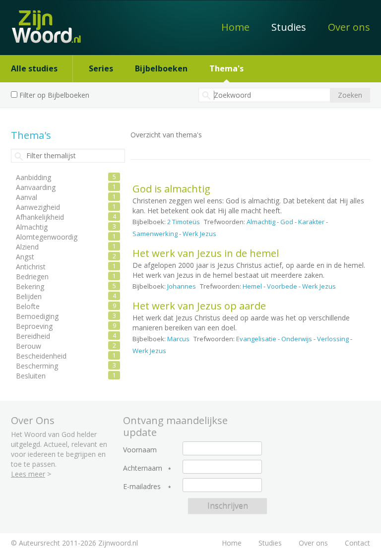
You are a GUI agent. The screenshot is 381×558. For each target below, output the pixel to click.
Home (235, 27)
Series (101, 68)
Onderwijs (296, 338)
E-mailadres (142, 486)
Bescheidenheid (41, 356)
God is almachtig (171, 188)
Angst (25, 256)
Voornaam (140, 449)
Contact (357, 543)
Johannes (181, 286)
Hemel (252, 286)
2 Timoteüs (183, 221)
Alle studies (34, 68)
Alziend (27, 246)
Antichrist (31, 266)
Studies (288, 27)
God (286, 221)
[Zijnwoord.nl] (41, 21)
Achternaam (142, 468)
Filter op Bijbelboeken (54, 95)
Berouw (28, 346)
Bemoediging (37, 316)
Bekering (30, 286)
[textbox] (264, 95)
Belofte (28, 306)
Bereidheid (33, 336)
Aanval (26, 197)
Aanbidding (33, 177)
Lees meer (28, 474)
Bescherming (37, 366)
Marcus (178, 338)
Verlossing (333, 338)
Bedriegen (32, 276)
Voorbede (282, 286)
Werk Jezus (199, 233)
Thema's (226, 68)
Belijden (29, 296)
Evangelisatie (256, 338)
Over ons (349, 27)
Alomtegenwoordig (46, 237)
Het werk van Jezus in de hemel (205, 253)
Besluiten (31, 375)
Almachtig (261, 221)
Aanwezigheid (38, 207)
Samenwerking (155, 233)
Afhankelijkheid (40, 217)
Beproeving (34, 326)
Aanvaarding (36, 187)
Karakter (311, 221)
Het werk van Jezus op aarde (199, 305)
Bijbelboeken (161, 68)
